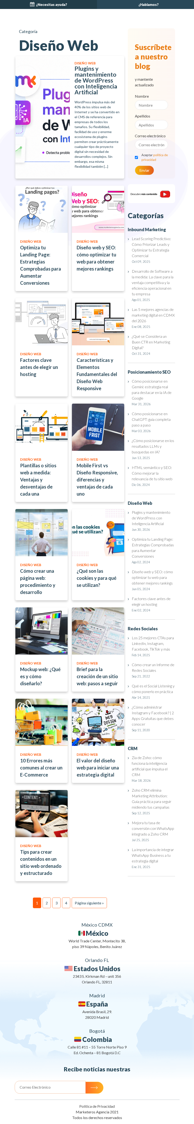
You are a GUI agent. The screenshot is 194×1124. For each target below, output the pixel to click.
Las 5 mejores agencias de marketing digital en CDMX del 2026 (153, 315)
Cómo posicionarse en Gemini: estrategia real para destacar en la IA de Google (152, 389)
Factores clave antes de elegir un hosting (151, 601)
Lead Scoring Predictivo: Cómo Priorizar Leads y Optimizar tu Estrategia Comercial (151, 247)
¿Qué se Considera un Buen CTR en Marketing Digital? (151, 342)
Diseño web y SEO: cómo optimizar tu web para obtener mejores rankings (152, 577)
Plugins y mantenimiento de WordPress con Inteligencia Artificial (151, 518)
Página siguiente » (89, 903)
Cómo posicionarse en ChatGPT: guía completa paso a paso (151, 419)
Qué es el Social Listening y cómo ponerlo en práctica (153, 689)
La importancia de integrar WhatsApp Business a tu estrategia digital (153, 855)
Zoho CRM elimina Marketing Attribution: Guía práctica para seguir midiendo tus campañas (151, 798)
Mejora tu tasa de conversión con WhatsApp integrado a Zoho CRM (153, 828)
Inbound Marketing (147, 229)
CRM (132, 748)
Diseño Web (140, 503)
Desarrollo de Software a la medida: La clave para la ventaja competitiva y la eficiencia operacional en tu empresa (152, 282)
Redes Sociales (143, 628)
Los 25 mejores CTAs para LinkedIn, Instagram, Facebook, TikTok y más (153, 643)
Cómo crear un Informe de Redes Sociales (153, 667)
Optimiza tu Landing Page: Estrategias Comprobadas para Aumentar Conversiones (153, 547)
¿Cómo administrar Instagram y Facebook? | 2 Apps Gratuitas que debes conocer (153, 715)
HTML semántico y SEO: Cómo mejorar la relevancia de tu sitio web (153, 473)
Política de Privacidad (97, 1106)
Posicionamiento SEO (149, 372)
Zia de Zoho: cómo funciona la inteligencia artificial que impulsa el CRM (150, 766)
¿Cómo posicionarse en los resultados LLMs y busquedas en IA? (153, 446)
